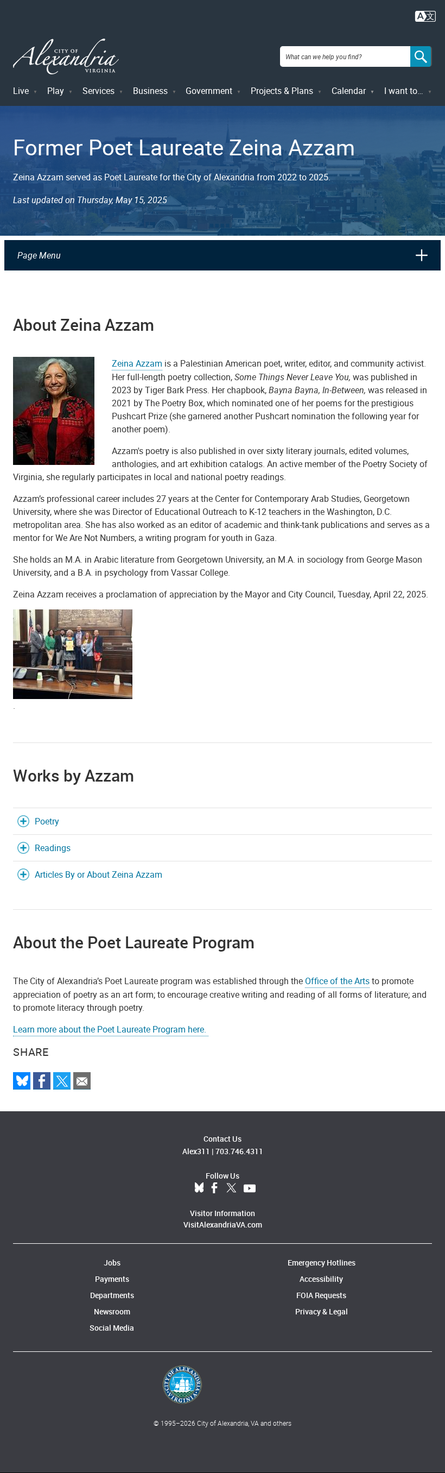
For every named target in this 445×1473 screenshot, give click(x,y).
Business (150, 91)
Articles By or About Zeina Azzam (98, 874)
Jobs (112, 1262)
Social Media (112, 1328)
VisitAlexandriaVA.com (222, 1224)
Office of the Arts (337, 981)
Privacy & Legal (321, 1311)
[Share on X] (62, 1081)
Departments (112, 1295)
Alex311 (196, 1151)
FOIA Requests (321, 1295)
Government (209, 91)
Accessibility (321, 1279)
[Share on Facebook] (41, 1081)
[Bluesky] (21, 1081)
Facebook (214, 1188)
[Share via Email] (82, 1081)
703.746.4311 (239, 1151)
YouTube (250, 1188)
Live (21, 91)
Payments (112, 1279)
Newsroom (112, 1311)
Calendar (349, 91)
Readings (53, 848)
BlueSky (199, 1188)
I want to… (403, 91)
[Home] (66, 56)
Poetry (47, 821)
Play (55, 91)
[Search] (421, 56)
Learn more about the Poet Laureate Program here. (110, 1029)
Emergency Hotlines (321, 1262)
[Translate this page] (425, 15)
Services (98, 91)
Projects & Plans (282, 91)
